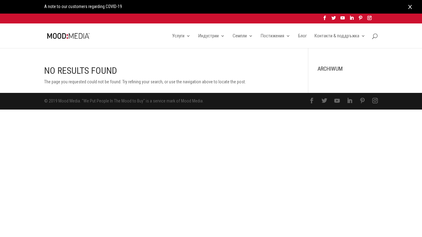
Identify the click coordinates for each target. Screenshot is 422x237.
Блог (302, 36)
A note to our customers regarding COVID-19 (83, 6)
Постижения (272, 36)
